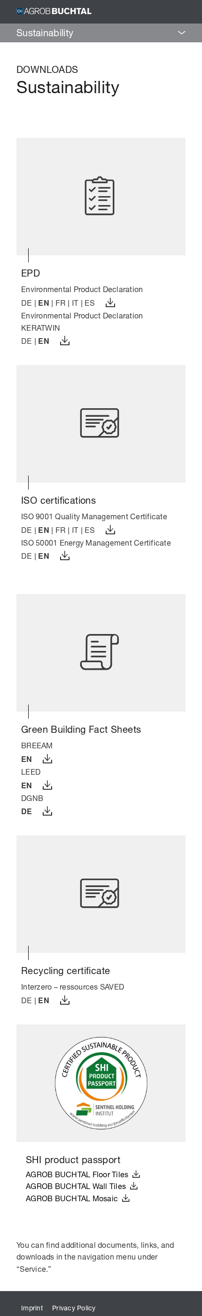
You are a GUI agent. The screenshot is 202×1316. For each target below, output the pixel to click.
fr (60, 302)
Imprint (32, 1308)
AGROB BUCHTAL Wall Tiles (78, 1185)
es (90, 302)
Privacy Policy (74, 1308)
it (75, 302)
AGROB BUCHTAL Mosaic (74, 1198)
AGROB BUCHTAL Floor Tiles (79, 1174)
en (43, 302)
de (26, 302)
